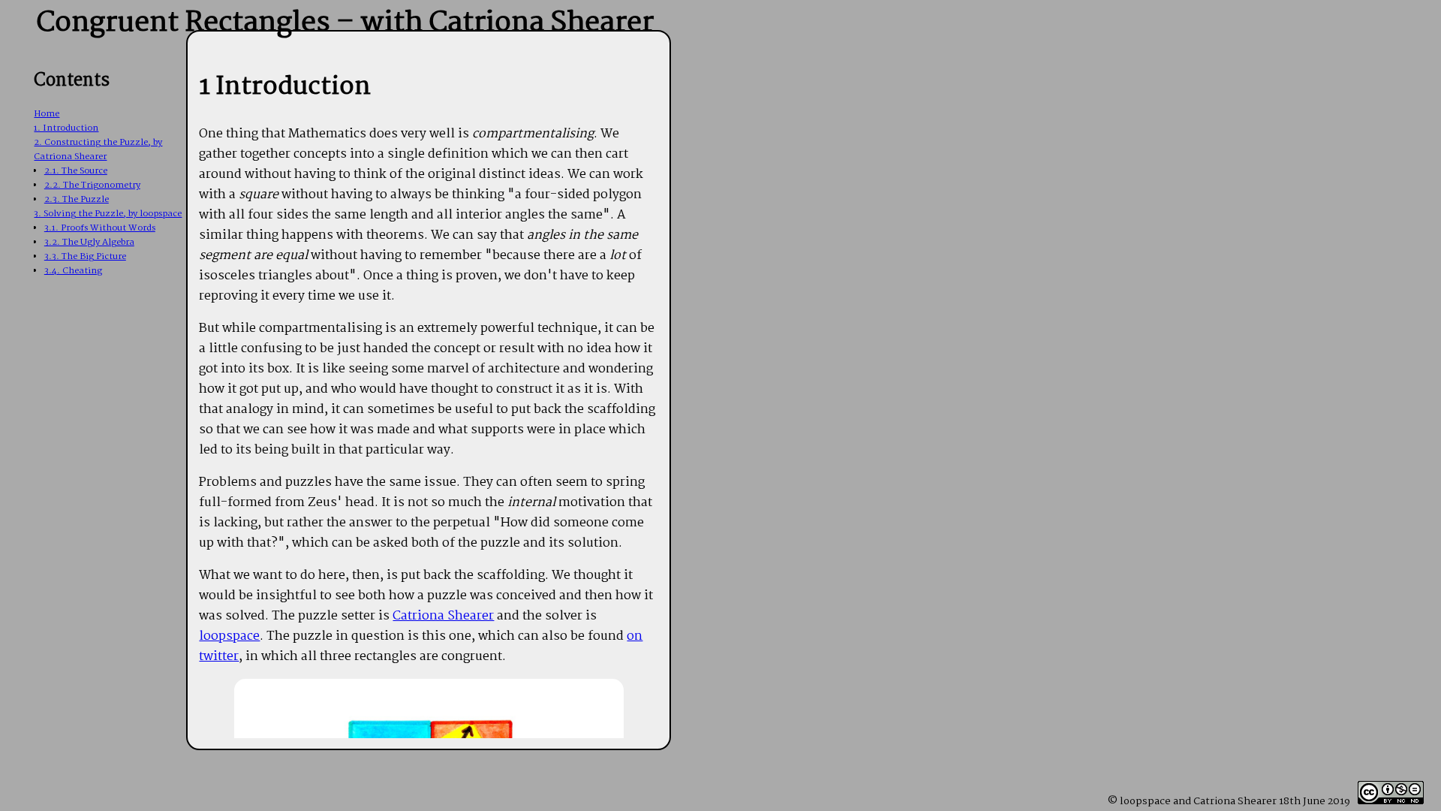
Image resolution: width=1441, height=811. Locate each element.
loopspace (229, 636)
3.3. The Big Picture (85, 256)
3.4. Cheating (73, 271)
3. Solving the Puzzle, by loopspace (108, 214)
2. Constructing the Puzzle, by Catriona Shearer (98, 149)
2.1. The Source (75, 171)
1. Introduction (66, 128)
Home (46, 114)
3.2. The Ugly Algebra (89, 242)
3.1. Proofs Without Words (99, 228)
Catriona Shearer (443, 616)
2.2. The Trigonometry (92, 185)
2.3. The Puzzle (76, 199)
